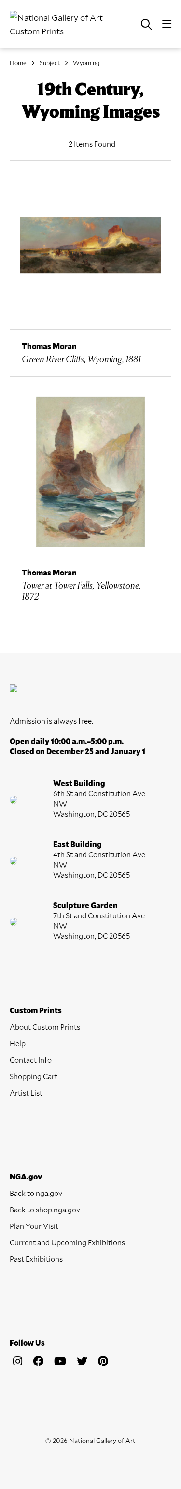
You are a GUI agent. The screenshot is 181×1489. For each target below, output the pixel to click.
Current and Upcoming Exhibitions (67, 1242)
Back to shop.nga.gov (45, 1209)
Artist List (26, 1092)
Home (18, 63)
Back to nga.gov (36, 1193)
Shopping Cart (33, 1076)
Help (18, 1043)
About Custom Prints (45, 1027)
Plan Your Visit (34, 1226)
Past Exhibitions (36, 1259)
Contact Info (31, 1060)
